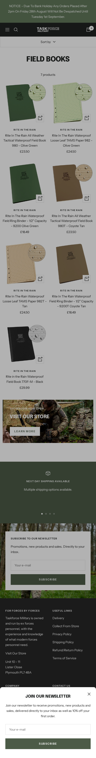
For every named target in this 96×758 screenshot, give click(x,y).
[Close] (89, 694)
